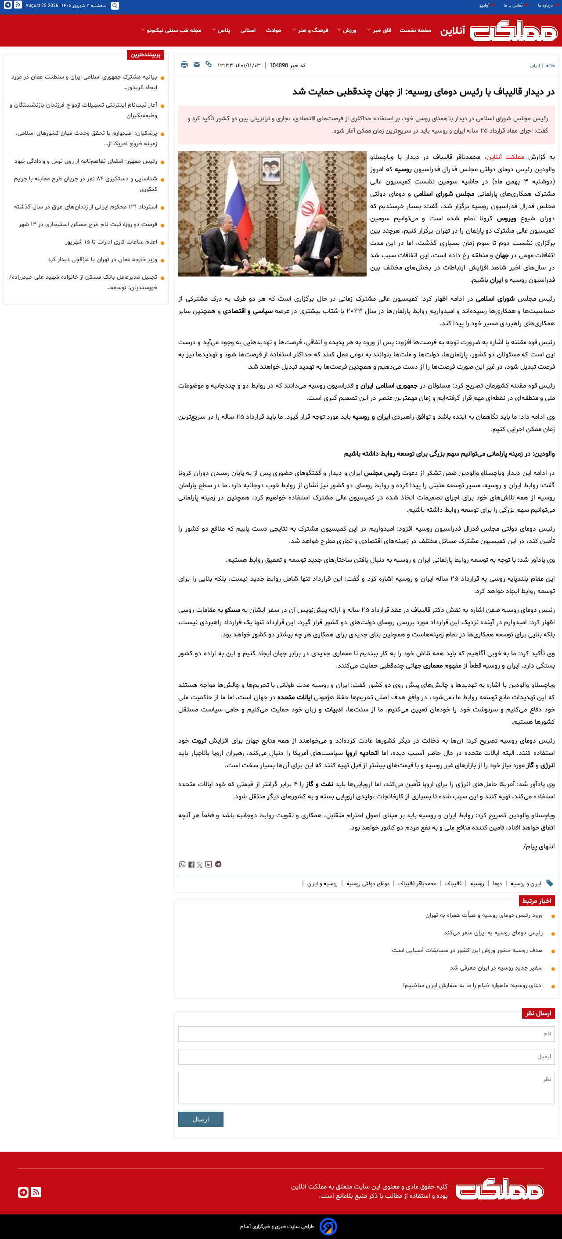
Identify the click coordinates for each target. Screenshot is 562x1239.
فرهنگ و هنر (312, 31)
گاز (530, 765)
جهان (502, 255)
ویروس (506, 218)
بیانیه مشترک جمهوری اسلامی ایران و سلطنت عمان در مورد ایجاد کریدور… (84, 82)
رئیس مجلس (382, 473)
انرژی (547, 765)
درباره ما (546, 5)
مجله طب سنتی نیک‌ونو (174, 31)
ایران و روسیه (371, 417)
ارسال (201, 1119)
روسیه (403, 169)
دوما (496, 884)
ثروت (199, 741)
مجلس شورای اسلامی (444, 194)
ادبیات (334, 710)
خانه (550, 66)
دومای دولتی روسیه (367, 884)
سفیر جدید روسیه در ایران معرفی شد (496, 968)
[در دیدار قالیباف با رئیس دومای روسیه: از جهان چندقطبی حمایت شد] (272, 214)
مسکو (232, 610)
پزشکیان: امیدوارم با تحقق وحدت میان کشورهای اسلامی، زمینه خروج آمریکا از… (86, 138)
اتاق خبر (381, 31)
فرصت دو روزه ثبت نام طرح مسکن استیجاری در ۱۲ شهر (88, 224)
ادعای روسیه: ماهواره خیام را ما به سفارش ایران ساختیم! (473, 985)
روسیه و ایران (322, 884)
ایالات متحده (294, 697)
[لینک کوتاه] (208, 67)
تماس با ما (514, 5)
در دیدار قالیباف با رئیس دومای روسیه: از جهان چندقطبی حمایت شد (423, 92)
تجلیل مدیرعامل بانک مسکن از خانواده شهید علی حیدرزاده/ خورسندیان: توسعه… (83, 282)
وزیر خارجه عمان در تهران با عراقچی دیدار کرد (102, 259)
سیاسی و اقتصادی (248, 311)
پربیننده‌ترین (145, 55)
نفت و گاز (319, 784)
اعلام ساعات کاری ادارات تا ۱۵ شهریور (111, 242)
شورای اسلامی (495, 299)
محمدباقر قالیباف (416, 884)
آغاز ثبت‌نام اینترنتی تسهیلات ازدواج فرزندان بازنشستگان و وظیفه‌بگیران (83, 110)
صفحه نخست (415, 31)
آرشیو (484, 5)
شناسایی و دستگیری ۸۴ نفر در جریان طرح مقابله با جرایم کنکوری (85, 184)
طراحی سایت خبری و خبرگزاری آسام (277, 1226)
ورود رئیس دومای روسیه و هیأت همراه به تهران (484, 915)
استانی (249, 31)
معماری (433, 666)
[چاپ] (184, 67)
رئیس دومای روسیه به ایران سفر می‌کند (493, 933)
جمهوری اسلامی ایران (389, 386)
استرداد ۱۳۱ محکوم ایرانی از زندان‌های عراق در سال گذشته (85, 207)
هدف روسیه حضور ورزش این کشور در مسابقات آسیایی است (467, 950)
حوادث (274, 31)
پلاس (224, 31)
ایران (535, 66)
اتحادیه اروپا (362, 753)
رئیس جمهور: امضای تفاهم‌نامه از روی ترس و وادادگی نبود (85, 161)
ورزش (349, 31)
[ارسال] (197, 67)
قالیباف (452, 884)
